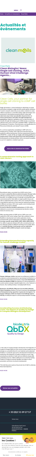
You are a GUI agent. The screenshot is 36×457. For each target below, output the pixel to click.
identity (8, 207)
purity (4, 207)
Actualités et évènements (12, 14)
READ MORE (3, 232)
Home (2, 14)
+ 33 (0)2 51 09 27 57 (20, 412)
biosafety (14, 207)
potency (22, 207)
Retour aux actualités (10, 388)
